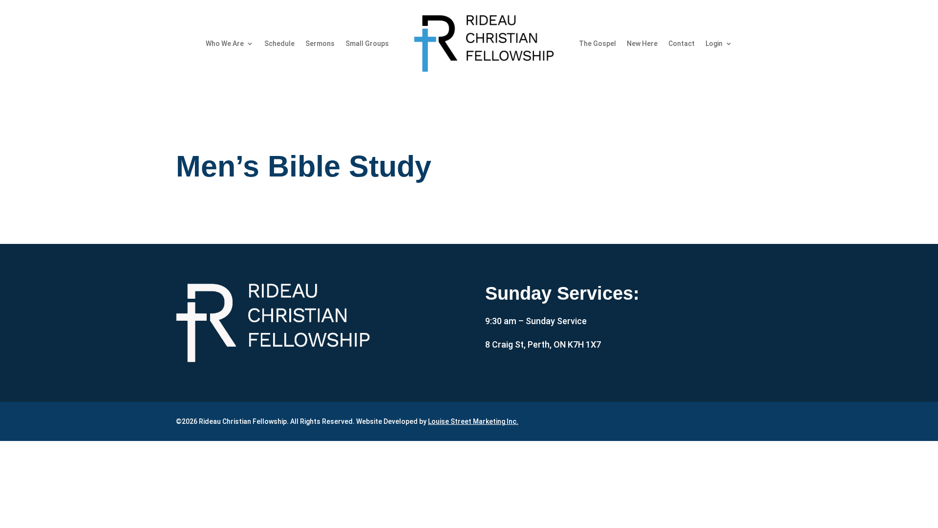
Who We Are (225, 43)
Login (714, 43)
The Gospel (597, 43)
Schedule (279, 43)
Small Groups (367, 43)
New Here (642, 43)
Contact (681, 43)
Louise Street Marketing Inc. (473, 421)
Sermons (320, 43)
